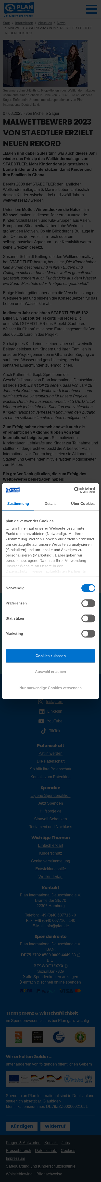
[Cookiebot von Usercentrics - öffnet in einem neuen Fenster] (73, 490)
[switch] (88, 603)
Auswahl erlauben (50, 672)
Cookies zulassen (51, 656)
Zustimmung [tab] (18, 503)
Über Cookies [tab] (83, 503)
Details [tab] (51, 503)
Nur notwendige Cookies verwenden (50, 688)
